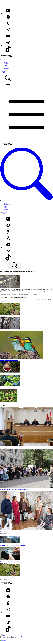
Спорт (4, 69)
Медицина (5, 65)
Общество (1, 274)
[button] (8, 87)
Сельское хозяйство (6, 68)
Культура (5, 64)
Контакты (3, 635)
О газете (3, 61)
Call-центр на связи (4, 71)
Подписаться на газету (7, 63)
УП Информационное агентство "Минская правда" (18, 636)
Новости (3, 633)
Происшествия (6, 67)
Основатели (5, 62)
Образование (5, 66)
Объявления (3, 72)
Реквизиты (5, 73)
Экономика (5, 70)
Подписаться (2, 59)
